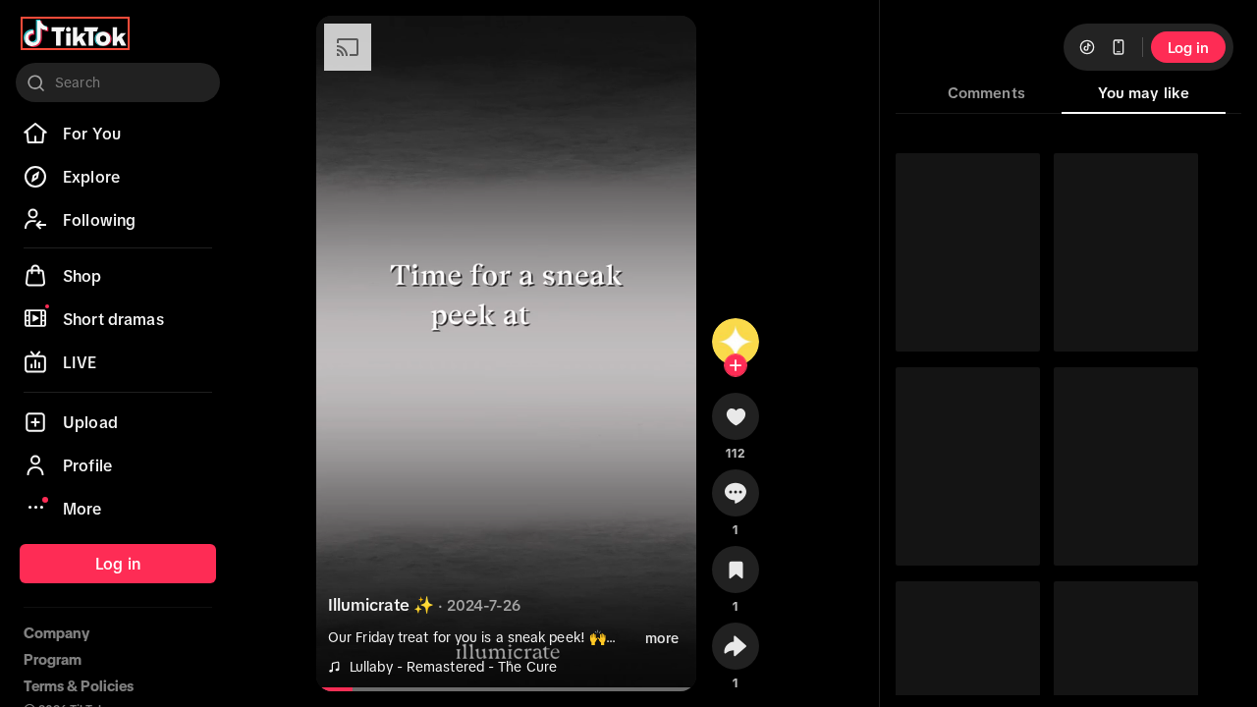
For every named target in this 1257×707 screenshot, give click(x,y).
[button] (735, 423)
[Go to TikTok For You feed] (75, 33)
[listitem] (118, 133)
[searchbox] (118, 82)
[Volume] (343, 47)
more (662, 638)
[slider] (334, 689)
